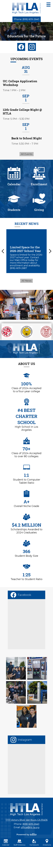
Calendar (5, 845)
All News (26, 280)
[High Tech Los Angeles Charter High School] (26, 8)
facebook (21, 47)
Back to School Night (26, 138)
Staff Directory (19, 845)
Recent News (27, 223)
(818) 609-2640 (30, 824)
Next (50, 251)
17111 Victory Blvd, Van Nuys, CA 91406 (26, 820)
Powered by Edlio (26, 834)
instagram (32, 47)
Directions (47, 845)
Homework (34, 845)
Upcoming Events (26, 59)
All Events (26, 154)
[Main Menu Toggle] (48, 4)
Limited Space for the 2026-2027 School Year (25, 249)
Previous (2, 251)
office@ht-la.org (30, 827)
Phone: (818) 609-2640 (26, 19)
